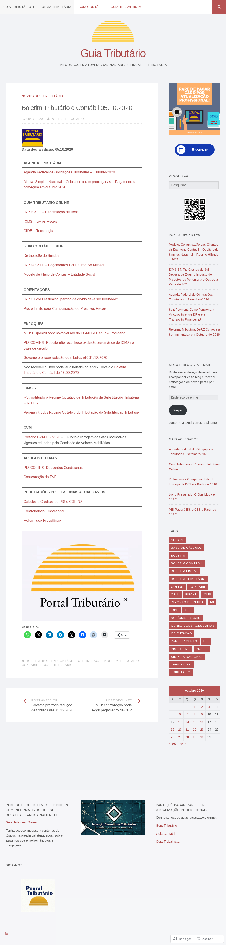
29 (194, 737)
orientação (181, 633)
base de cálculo (186, 547)
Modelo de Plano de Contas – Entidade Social (59, 274)
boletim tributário (121, 660)
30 (202, 737)
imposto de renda (187, 602)
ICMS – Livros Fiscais (40, 221)
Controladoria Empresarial (44, 511)
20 (180, 729)
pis (206, 641)
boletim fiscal (89, 660)
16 (202, 722)
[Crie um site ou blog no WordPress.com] (6, 934)
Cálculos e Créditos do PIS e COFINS (53, 502)
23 (202, 729)
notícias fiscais (185, 618)
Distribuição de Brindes (41, 255)
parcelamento (184, 641)
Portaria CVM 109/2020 (42, 437)
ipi (212, 602)
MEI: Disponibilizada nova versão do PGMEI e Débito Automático (74, 333)
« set (172, 743)
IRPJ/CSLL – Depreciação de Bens (51, 212)
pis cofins (180, 649)
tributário (63, 665)
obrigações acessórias (193, 625)
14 (187, 722)
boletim (33, 660)
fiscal (45, 665)
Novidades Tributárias (44, 96)
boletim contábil (58, 660)
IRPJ (188, 610)
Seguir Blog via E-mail (190, 365)
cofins (177, 586)
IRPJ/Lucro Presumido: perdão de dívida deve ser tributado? (71, 299)
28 (187, 737)
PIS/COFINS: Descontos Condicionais (53, 468)
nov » (182, 743)
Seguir (178, 410)
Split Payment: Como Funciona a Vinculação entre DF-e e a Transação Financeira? (191, 314)
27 (180, 737)
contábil (30, 665)
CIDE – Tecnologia (38, 231)
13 (180, 722)
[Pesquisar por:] (194, 185)
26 (172, 737)
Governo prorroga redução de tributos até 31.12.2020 (65, 357)
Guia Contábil (91, 6)
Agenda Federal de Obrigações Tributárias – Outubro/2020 (69, 172)
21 (187, 729)
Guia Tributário (113, 53)
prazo (201, 649)
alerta (177, 540)
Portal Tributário (67, 118)
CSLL (175, 594)
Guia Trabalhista (126, 6)
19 (172, 729)
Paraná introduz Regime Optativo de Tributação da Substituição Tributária (81, 412)
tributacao (181, 664)
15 (194, 722)
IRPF (174, 610)
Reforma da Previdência (42, 520)
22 (194, 729)
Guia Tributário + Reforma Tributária (37, 6)
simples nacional (187, 656)
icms (207, 594)
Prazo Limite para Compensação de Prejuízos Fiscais (65, 308)
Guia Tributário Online (21, 822)
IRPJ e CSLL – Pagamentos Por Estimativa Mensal (64, 265)
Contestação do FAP (40, 477)
